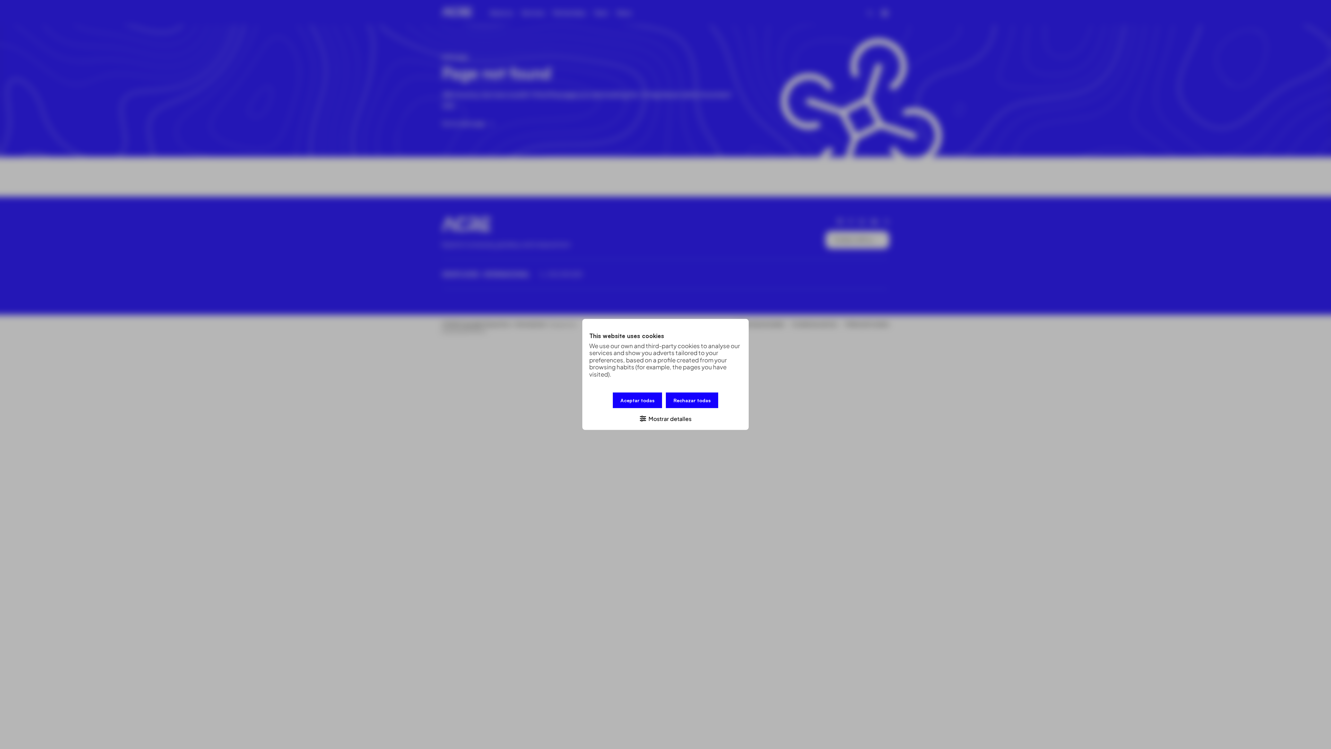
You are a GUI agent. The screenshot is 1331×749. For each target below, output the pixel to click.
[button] (665, 418)
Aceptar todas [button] (637, 400)
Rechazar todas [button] (692, 400)
